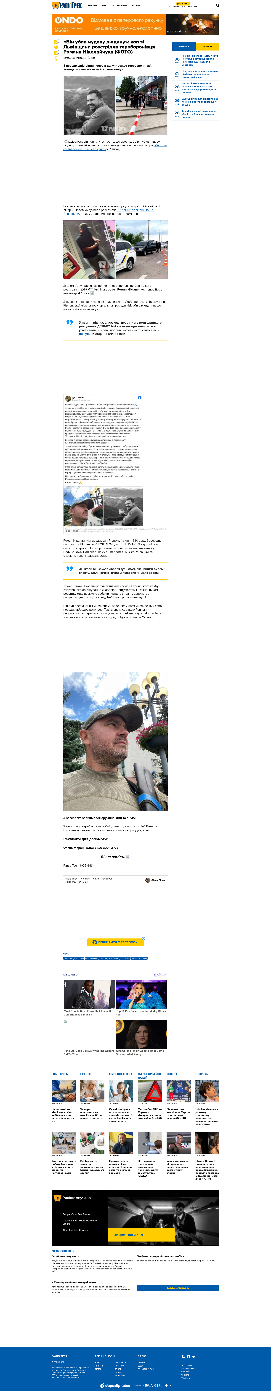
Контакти (185, 1372)
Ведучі (141, 1366)
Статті (98, 1369)
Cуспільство (120, 1074)
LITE (111, 5)
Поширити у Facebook (121, 941)
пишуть (85, 334)
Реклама (122, 5)
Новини (92, 5)
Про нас (136, 5)
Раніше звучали (146, 1369)
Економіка (120, 1375)
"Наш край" (125, 958)
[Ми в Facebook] (188, 1357)
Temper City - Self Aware (76, 1214)
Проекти (142, 1363)
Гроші (85, 1074)
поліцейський (91, 958)
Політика (60, 1074)
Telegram (85, 878)
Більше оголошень (178, 1288)
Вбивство (68, 958)
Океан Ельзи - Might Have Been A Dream (82, 1222)
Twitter (96, 878)
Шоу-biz (202, 1074)
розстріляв (113, 958)
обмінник (103, 958)
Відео (97, 1363)
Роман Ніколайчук (139, 958)
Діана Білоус (158, 880)
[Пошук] (217, 5)
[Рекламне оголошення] (135, 24)
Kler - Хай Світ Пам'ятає (76, 1230)
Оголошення (63, 1251)
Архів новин (187, 1365)
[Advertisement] (115, 178)
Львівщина (79, 958)
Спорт (172, 1074)
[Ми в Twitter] (193, 1357)
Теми (103, 5)
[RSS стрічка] (183, 1357)
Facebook (107, 878)
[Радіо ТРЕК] (67, 5)
